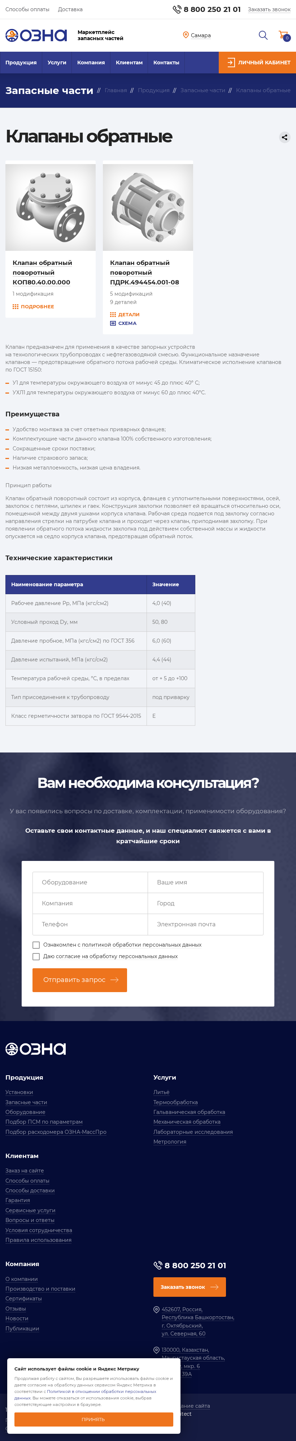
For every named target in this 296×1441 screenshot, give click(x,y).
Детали (129, 314)
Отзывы (15, 1308)
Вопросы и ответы (30, 1220)
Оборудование (25, 1112)
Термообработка (175, 1102)
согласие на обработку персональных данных (117, 956)
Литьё (161, 1092)
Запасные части (26, 1102)
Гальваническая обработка (189, 1112)
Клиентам (129, 62)
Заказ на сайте (24, 1170)
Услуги (57, 62)
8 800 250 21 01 (212, 9)
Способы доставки (30, 1190)
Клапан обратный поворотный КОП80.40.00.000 (42, 272)
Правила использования (38, 1240)
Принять (93, 1419)
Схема (127, 323)
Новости (17, 1318)
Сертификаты (23, 1298)
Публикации (22, 1328)
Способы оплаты (27, 9)
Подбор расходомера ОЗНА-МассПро (55, 1132)
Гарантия (17, 1200)
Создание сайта (189, 1406)
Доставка (70, 9)
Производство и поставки (40, 1289)
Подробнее (37, 306)
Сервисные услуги (30, 1210)
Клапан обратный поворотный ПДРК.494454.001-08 (144, 272)
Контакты (166, 62)
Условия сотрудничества (38, 1230)
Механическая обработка (187, 1122)
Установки (19, 1092)
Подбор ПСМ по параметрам (44, 1122)
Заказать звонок (269, 9)
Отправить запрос (74, 980)
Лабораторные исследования (193, 1132)
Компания (91, 62)
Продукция (21, 62)
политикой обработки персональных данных (141, 945)
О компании (21, 1279)
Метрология (169, 1141)
